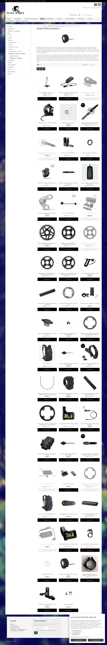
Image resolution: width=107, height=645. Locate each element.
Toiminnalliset (76, 632)
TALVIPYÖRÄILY (70, 18)
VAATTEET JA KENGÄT (31, 18)
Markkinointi (76, 634)
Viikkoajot (43, 1)
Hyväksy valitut (78, 640)
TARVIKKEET (50, 18)
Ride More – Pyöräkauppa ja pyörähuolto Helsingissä (21, 1)
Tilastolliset (76, 633)
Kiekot (10, 38)
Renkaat (11, 40)
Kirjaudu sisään (97, 7)
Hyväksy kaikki (95, 640)
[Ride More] (16, 10)
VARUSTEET (17, 18)
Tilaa (36, 632)
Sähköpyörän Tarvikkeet (15, 58)
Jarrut (10, 35)
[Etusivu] (6, 1)
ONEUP (18, 21)
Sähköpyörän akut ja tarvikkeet (17, 53)
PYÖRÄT (8, 18)
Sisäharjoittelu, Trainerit (15, 51)
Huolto (38, 1)
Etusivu (12, 624)
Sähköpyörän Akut (14, 56)
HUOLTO (59, 18)
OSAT (42, 18)
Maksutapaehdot (15, 627)
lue (54, 630)
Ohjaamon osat (12, 42)
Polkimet (11, 49)
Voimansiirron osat (13, 47)
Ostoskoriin (47, 98)
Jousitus (11, 44)
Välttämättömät (76, 630)
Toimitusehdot (14, 625)
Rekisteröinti (87, 7)
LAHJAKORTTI (10, 21)
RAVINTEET (81, 18)
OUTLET (90, 18)
